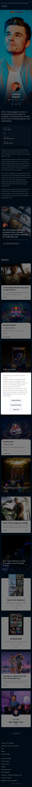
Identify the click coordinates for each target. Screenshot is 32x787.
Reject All (16, 409)
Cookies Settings (16, 400)
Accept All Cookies (16, 405)
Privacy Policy (7, 394)
